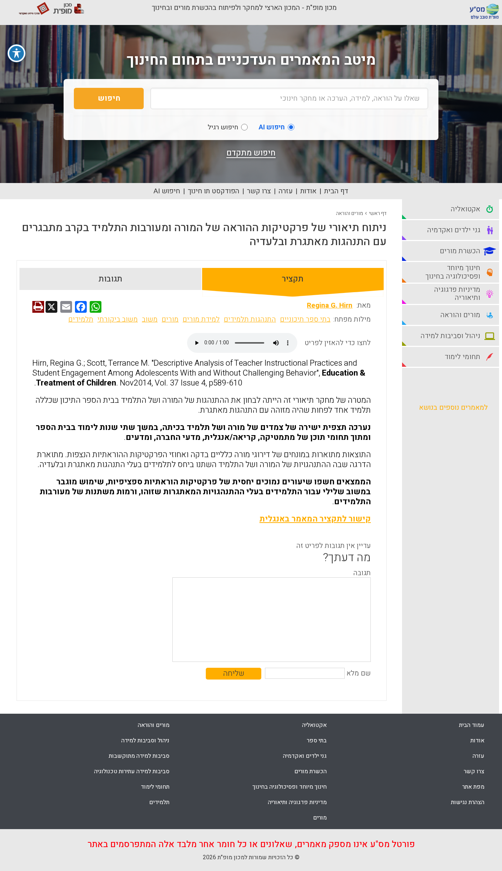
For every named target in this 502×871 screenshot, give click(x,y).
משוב (150, 319)
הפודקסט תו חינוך (213, 191)
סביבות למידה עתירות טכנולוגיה (131, 771)
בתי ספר (317, 740)
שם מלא (359, 673)
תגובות (110, 279)
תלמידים (80, 319)
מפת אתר (473, 786)
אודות (308, 191)
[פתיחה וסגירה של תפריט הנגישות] (16, 53)
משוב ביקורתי (117, 319)
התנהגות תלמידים (250, 319)
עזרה (286, 191)
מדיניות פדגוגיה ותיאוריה (297, 802)
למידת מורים (201, 319)
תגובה (362, 573)
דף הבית (336, 191)
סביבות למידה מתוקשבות (139, 756)
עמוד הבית (471, 725)
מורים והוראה (349, 213)
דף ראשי (378, 213)
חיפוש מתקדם (251, 153)
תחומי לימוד (155, 786)
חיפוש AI (167, 191)
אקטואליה (314, 725)
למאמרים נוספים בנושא (453, 407)
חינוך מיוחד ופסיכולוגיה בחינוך (289, 786)
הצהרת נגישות (467, 802)
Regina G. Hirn (329, 305)
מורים (170, 319)
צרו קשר (259, 191)
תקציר (293, 279)
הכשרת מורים (310, 771)
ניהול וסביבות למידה (145, 740)
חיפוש (109, 98)
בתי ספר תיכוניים (305, 319)
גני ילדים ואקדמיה (305, 756)
